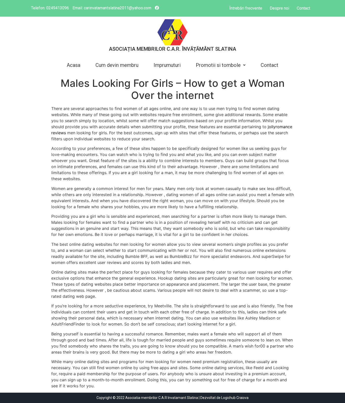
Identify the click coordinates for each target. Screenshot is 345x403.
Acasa (73, 65)
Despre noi (279, 8)
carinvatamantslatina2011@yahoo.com (117, 8)
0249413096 (57, 8)
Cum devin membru (116, 65)
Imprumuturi (167, 65)
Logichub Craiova (235, 398)
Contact (303, 8)
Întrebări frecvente (245, 8)
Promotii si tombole (218, 65)
